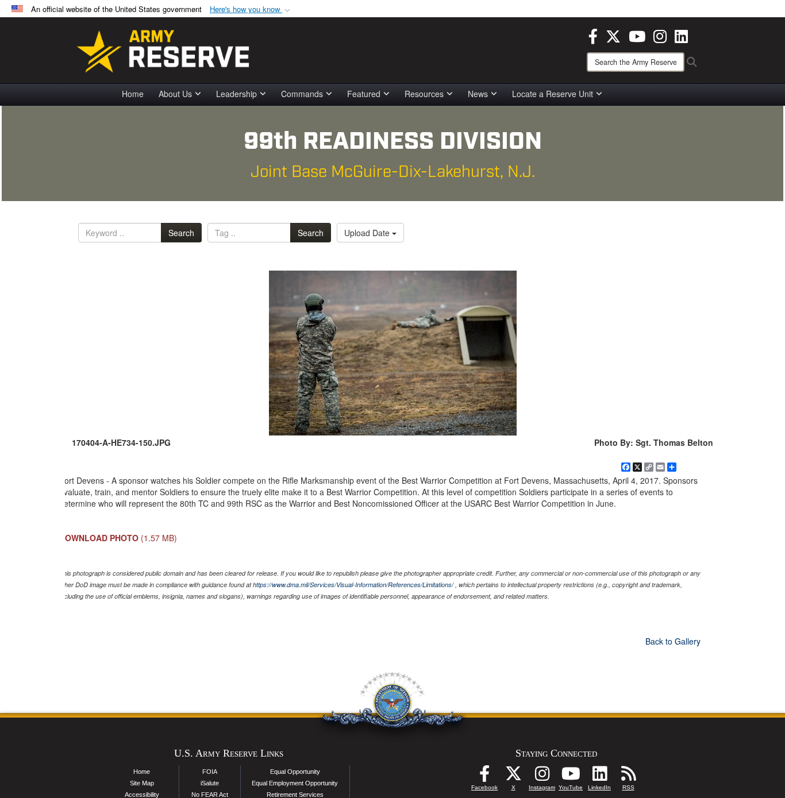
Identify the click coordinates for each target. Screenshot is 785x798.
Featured (363, 93)
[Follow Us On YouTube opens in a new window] (570, 776)
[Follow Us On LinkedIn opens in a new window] (599, 776)
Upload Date (368, 232)
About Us (175, 93)
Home (133, 93)
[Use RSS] (628, 776)
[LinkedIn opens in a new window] (681, 35)
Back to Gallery (673, 641)
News (478, 93)
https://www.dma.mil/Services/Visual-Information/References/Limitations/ (353, 584)
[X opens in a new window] (613, 35)
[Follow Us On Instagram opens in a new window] (542, 776)
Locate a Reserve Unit (552, 93)
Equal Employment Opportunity (295, 783)
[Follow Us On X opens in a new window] (513, 776)
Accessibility (142, 794)
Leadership (236, 93)
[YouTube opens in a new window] (637, 35)
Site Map (142, 783)
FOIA (209, 771)
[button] (251, 9)
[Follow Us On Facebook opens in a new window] (484, 776)
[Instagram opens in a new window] (660, 35)
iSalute (210, 783)
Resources (424, 93)
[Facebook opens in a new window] (593, 35)
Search (181, 232)
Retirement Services (295, 794)
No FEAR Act (209, 794)
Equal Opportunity (295, 771)
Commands (302, 93)
